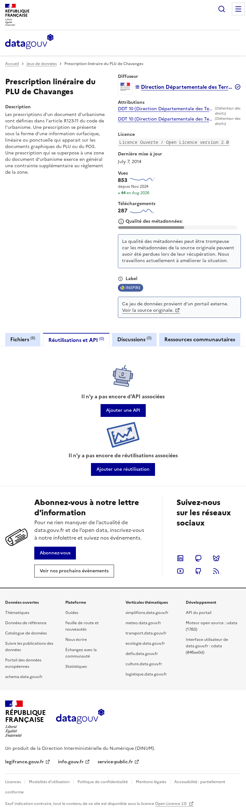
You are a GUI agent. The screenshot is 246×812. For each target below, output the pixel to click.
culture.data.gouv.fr (144, 664)
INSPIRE (133, 288)
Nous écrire (76, 639)
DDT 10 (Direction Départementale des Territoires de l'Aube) (165, 109)
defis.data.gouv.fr (142, 654)
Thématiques (17, 613)
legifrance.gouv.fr (24, 761)
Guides (71, 613)
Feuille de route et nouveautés (82, 626)
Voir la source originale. (148, 310)
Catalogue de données (26, 633)
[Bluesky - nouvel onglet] (216, 558)
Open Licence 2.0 (171, 804)
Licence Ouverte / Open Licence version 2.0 (174, 142)
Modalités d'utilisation (49, 782)
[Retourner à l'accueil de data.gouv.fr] (29, 42)
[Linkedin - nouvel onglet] (180, 558)
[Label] (120, 279)
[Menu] (238, 9)
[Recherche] (221, 9)
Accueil (12, 64)
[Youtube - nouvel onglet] (180, 571)
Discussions (134, 339)
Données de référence (25, 623)
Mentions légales (151, 782)
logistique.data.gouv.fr (146, 674)
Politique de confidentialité (103, 782)
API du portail (198, 613)
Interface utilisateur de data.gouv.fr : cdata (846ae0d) (207, 646)
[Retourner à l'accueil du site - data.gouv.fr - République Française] (80, 718)
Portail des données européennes (23, 663)
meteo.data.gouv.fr (143, 623)
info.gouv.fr (71, 761)
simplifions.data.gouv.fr (147, 613)
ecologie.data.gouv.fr (145, 643)
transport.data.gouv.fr (146, 633)
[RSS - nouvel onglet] (216, 571)
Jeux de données (42, 64)
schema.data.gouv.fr (24, 677)
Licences (13, 782)
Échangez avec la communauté (81, 653)
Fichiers (22, 339)
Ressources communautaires (199, 339)
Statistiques (76, 666)
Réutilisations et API (76, 340)
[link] (123, 410)
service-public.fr (115, 761)
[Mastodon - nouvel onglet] (198, 558)
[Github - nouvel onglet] (198, 571)
